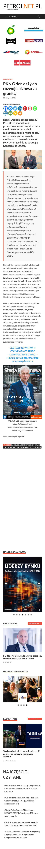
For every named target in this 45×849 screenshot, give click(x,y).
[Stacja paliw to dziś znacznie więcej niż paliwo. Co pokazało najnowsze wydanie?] (22, 735)
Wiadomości (7, 79)
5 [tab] (25, 614)
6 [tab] (28, 614)
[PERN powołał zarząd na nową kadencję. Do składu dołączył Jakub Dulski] (22, 640)
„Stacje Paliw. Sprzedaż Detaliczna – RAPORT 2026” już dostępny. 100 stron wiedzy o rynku (21, 813)
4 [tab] (22, 614)
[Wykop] (5, 113)
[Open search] (39, 17)
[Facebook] (5, 108)
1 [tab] (14, 614)
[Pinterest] (25, 108)
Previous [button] (6, 584)
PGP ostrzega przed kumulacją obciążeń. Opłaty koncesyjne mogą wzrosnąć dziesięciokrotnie (21, 800)
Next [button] (39, 584)
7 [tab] (31, 614)
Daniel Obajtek (17, 445)
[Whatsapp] (35, 108)
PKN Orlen (36, 447)
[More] (20, 113)
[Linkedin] (20, 108)
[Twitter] (15, 108)
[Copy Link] (15, 113)
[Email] (10, 113)
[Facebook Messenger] (10, 108)
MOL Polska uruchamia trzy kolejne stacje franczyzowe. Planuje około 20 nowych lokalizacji (22, 788)
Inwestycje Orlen (32, 445)
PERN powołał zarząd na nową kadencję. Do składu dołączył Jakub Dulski (22, 657)
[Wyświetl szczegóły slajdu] (22, 584)
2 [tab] (17, 614)
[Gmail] (30, 108)
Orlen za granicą (24, 447)
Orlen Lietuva (9, 447)
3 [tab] (19, 614)
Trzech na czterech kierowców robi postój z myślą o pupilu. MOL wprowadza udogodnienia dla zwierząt (22, 834)
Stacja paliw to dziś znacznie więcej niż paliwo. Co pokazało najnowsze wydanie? (21, 754)
